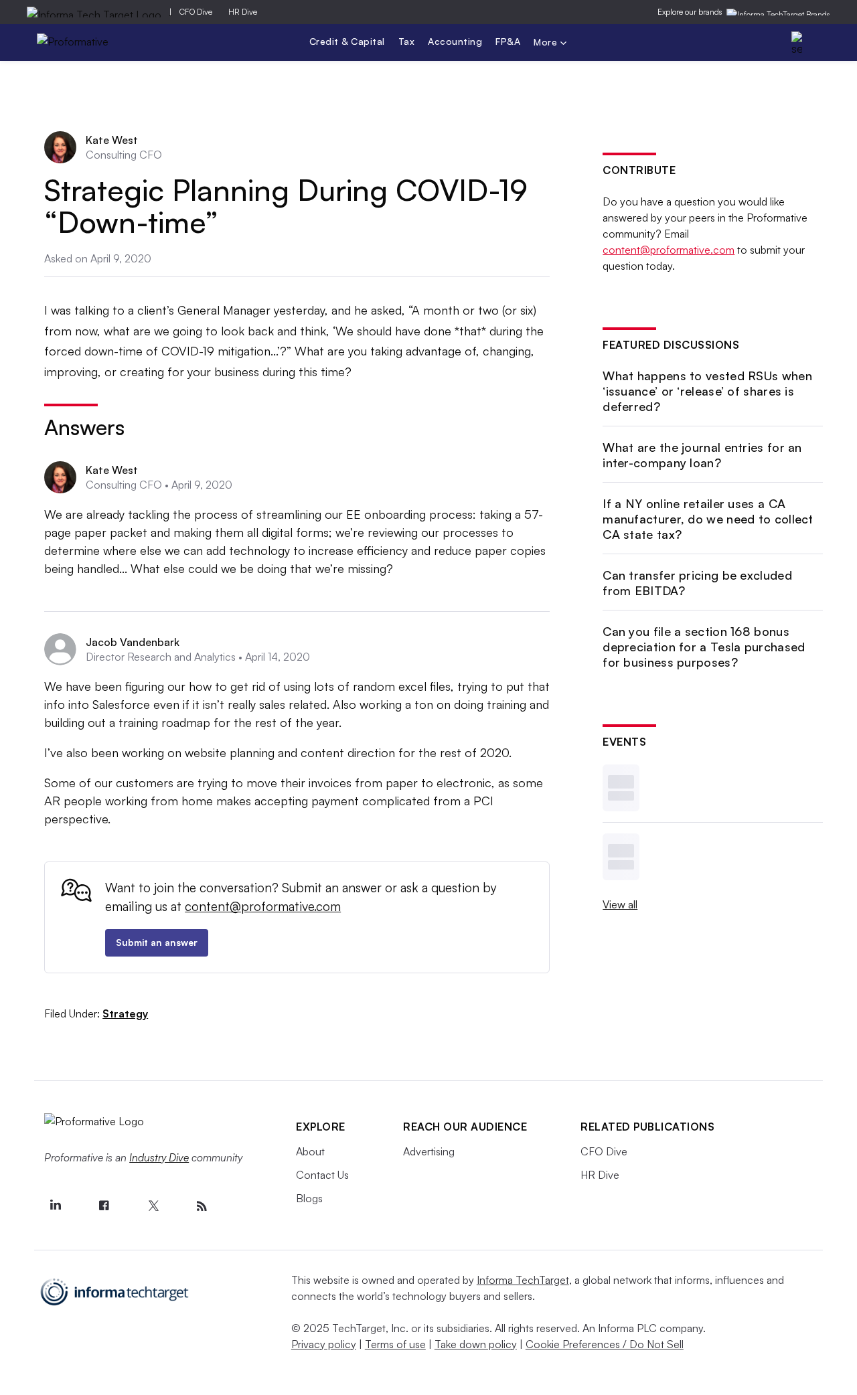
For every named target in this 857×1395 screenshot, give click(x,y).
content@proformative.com (263, 906)
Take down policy (476, 1344)
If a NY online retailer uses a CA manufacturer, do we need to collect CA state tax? (708, 519)
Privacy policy (323, 1344)
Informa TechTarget (523, 1280)
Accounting (455, 41)
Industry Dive (159, 1157)
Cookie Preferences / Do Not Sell (605, 1344)
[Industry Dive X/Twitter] (153, 1206)
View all (620, 904)
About (310, 1151)
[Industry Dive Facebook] (104, 1206)
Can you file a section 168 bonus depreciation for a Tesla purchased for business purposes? (704, 647)
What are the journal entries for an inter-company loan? (702, 455)
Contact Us (322, 1174)
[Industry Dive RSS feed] (201, 1206)
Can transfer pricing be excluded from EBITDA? (697, 583)
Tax (406, 41)
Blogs (309, 1198)
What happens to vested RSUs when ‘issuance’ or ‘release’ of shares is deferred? (707, 391)
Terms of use (395, 1344)
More (547, 43)
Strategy (125, 1013)
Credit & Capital (347, 41)
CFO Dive (195, 12)
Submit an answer (157, 942)
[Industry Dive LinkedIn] (55, 1206)
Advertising (429, 1151)
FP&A (507, 41)
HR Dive (242, 12)
